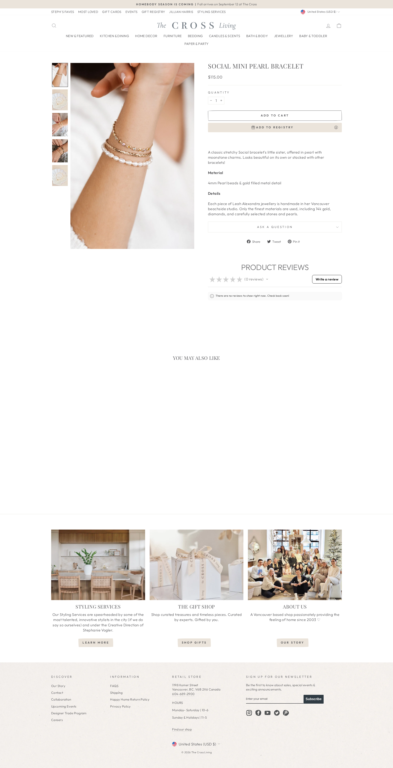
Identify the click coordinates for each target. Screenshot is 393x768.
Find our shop (182, 729)
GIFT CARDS (111, 12)
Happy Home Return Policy (129, 699)
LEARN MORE (95, 642)
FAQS (114, 686)
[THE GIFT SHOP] (197, 565)
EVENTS (131, 12)
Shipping (116, 693)
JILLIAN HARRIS (181, 12)
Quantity (219, 92)
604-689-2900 (183, 694)
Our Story (58, 686)
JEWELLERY (283, 36)
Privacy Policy (120, 706)
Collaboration (61, 699)
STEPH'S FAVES (62, 12)
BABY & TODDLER (313, 36)
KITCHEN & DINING (114, 36)
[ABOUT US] (295, 565)
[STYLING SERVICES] (98, 565)
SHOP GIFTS (194, 642)
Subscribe (314, 699)
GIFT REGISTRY (153, 12)
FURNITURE (173, 36)
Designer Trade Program (69, 713)
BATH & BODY (257, 36)
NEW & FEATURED (80, 36)
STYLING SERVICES (211, 12)
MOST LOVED (88, 12)
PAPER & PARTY (196, 44)
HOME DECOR (146, 36)
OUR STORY (293, 642)
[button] (60, 75)
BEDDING (195, 36)
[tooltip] (336, 127)
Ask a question (275, 227)
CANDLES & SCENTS (224, 36)
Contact (57, 693)
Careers (57, 720)
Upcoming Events (63, 706)
